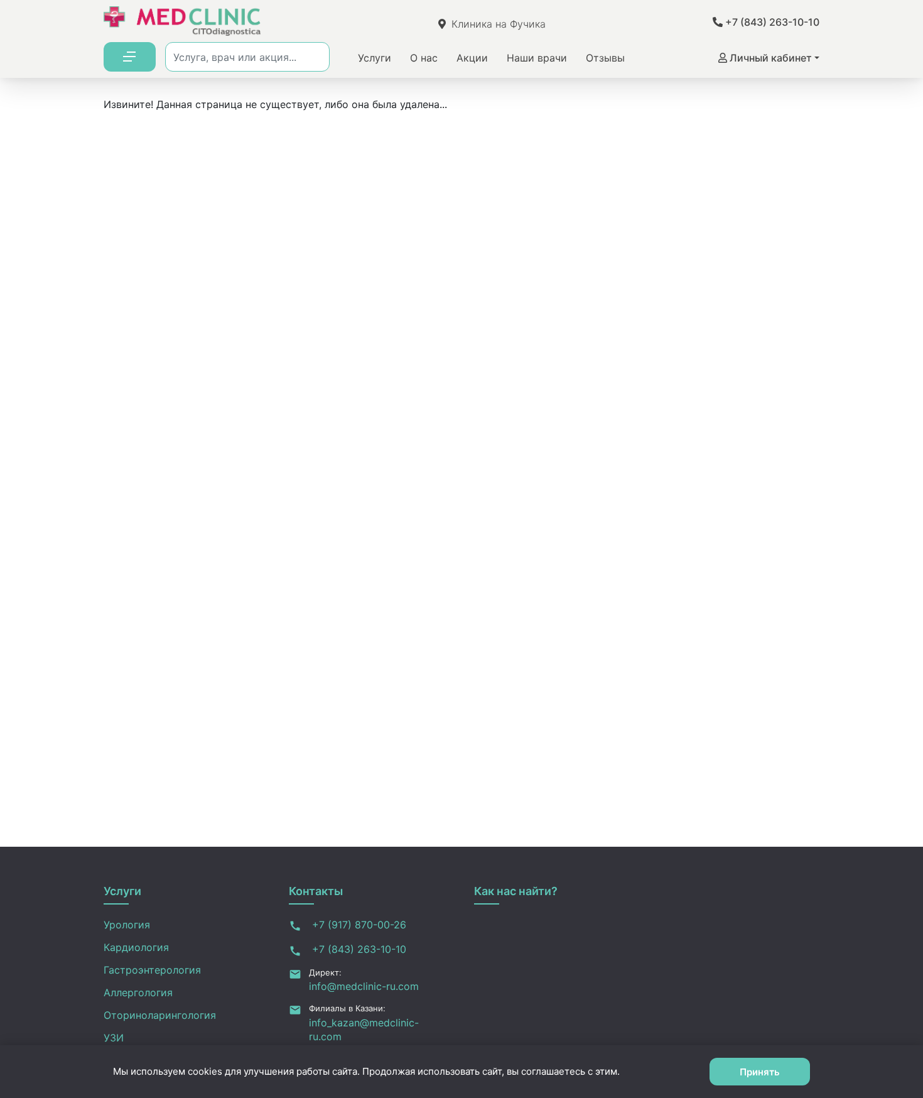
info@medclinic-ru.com (364, 986)
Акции (472, 58)
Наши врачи (537, 58)
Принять (760, 1072)
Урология (127, 924)
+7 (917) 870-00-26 (357, 924)
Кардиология (136, 947)
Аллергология (138, 992)
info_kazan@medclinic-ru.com (364, 1029)
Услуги (374, 58)
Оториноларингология (160, 1015)
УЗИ (114, 1037)
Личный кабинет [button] (769, 58)
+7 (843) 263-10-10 (771, 22)
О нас (424, 58)
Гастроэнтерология (152, 970)
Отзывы (605, 58)
